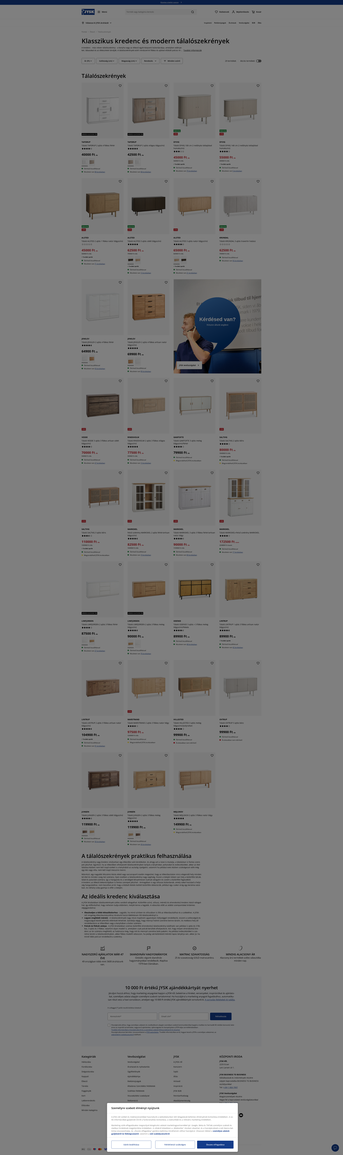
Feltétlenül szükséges (175, 1144)
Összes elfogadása (215, 1144)
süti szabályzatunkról (160, 1133)
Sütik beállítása (131, 1144)
